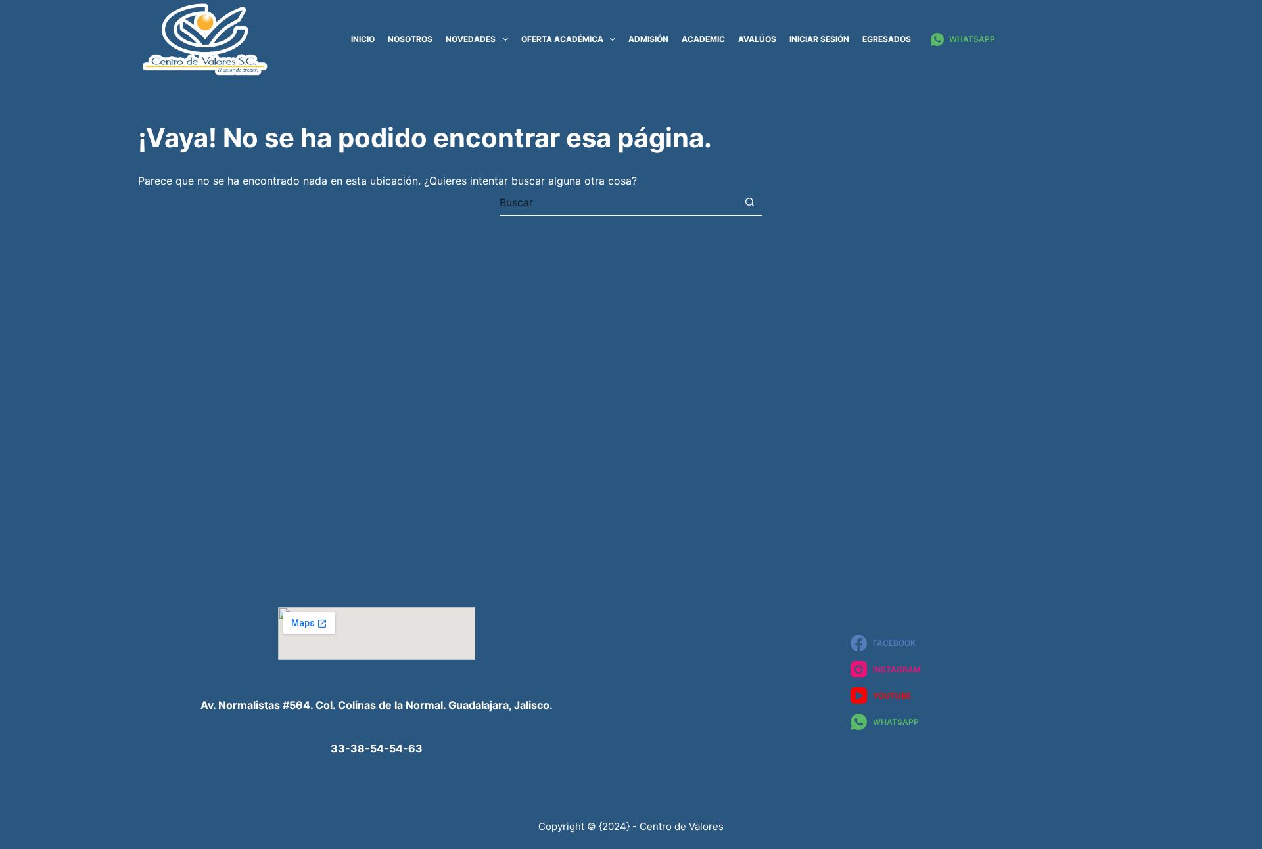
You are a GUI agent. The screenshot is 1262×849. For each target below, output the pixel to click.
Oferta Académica (562, 39)
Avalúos (757, 39)
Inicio (363, 39)
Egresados (886, 39)
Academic (703, 39)
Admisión (648, 39)
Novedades (471, 39)
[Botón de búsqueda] (749, 202)
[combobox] (618, 202)
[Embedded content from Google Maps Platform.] (376, 633)
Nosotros (410, 39)
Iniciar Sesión (819, 39)
